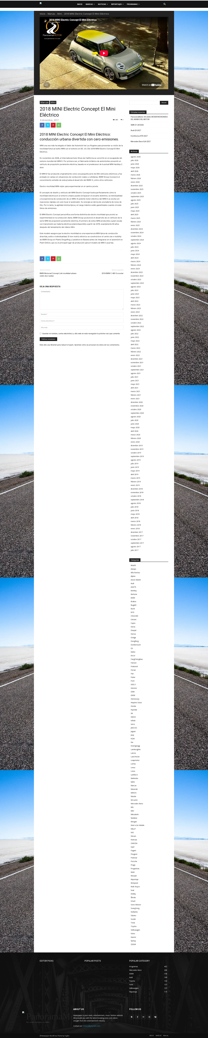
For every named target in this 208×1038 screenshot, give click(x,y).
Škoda (133, 897)
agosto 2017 (136, 546)
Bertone (134, 594)
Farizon (133, 663)
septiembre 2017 (137, 543)
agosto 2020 (136, 416)
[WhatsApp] (58, 125)
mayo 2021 (135, 384)
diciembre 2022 (137, 315)
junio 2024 (135, 250)
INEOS (133, 717)
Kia (132, 742)
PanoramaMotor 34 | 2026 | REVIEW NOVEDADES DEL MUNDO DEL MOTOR (149, 118)
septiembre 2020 (137, 413)
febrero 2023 (136, 308)
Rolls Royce (135, 886)
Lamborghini (135, 749)
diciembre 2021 (137, 359)
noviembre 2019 (137, 449)
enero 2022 (135, 355)
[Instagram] (149, 1017)
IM (132, 713)
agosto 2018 (136, 503)
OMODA (134, 843)
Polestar (134, 858)
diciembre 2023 (137, 272)
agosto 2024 (136, 243)
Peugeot (134, 854)
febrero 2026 (136, 178)
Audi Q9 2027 (136, 130)
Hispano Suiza (136, 702)
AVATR (133, 587)
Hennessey (135, 699)
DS (132, 648)
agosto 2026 (136, 157)
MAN (133, 782)
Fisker (133, 677)
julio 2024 (134, 247)
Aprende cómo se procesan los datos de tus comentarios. (97, 345)
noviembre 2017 (137, 536)
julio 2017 (134, 550)
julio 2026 (134, 160)
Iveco (133, 724)
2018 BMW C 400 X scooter (113, 273)
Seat (132, 890)
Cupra (133, 623)
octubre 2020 (136, 409)
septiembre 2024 (137, 240)
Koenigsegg (135, 746)
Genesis (134, 688)
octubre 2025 (136, 193)
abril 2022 (134, 344)
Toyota (133, 926)
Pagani (133, 850)
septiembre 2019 (137, 456)
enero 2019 (135, 485)
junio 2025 (135, 207)
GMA (133, 692)
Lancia (133, 753)
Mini (59, 13)
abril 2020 (134, 431)
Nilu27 (133, 829)
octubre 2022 (136, 323)
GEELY (133, 684)
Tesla (133, 923)
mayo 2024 (135, 254)
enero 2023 (135, 312)
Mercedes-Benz (137, 803)
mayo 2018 (135, 514)
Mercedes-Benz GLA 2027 (141, 141)
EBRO (133, 652)
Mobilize (134, 818)
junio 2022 (135, 337)
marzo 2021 (135, 391)
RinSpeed (134, 883)
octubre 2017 (136, 539)
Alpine (133, 576)
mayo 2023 (135, 297)
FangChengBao (137, 659)
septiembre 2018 (137, 499)
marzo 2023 (135, 305)
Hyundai (134, 710)
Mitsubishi (135, 814)
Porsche (134, 861)
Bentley (134, 590)
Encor (133, 655)
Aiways (133, 569)
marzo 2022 (135, 348)
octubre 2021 (136, 366)
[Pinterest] (53, 125)
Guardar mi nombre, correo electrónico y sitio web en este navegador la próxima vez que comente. (81, 333)
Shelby (133, 894)
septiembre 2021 (137, 370)
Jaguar (133, 731)
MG (132, 807)
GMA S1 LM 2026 (137, 125)
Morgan (134, 821)
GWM (133, 695)
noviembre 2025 (137, 189)
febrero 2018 (136, 525)
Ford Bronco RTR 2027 (139, 136)
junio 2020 (135, 424)
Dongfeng (135, 641)
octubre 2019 (136, 453)
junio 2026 (135, 164)
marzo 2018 (135, 521)
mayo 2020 (135, 427)
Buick (133, 608)
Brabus (133, 601)
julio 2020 (134, 420)
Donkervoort (136, 645)
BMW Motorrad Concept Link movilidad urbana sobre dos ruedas (58, 274)
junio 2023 (135, 294)
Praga (133, 865)
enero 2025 (135, 225)
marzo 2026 (135, 175)
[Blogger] (131, 1017)
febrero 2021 (136, 395)
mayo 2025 (135, 211)
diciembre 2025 (137, 185)
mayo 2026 (135, 167)
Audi (132, 583)
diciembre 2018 (137, 489)
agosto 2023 (136, 287)
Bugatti (133, 605)
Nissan (133, 836)
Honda (133, 706)
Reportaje (134, 879)
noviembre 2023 (137, 276)
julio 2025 (134, 203)
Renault (134, 876)
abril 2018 (134, 518)
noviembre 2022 (137, 319)
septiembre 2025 (137, 196)
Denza (133, 634)
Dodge (133, 637)
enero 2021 (135, 398)
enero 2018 (135, 528)
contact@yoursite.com (91, 1026)
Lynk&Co (134, 775)
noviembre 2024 (137, 232)
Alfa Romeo (135, 572)
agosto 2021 (136, 373)
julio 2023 (134, 290)
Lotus (133, 771)
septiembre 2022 (137, 326)
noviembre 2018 (137, 492)
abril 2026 (134, 171)
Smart (133, 901)
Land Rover (135, 756)
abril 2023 (134, 301)
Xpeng (133, 941)
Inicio (42, 13)
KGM (133, 738)
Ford (132, 681)
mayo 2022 (135, 341)
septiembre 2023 (137, 283)
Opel (132, 847)
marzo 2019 (135, 478)
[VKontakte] (155, 1017)
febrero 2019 (136, 481)
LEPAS (133, 764)
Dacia (133, 627)
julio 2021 (134, 377)
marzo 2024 (135, 261)
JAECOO (134, 728)
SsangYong (135, 908)
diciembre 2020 (137, 402)
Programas (135, 868)
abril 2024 (134, 258)
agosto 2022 (136, 330)
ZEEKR (133, 944)
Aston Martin (136, 580)
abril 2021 (134, 388)
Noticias (134, 840)
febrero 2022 (136, 351)
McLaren (134, 800)
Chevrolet (134, 616)
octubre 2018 (136, 496)
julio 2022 (134, 333)
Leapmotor (135, 760)
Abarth (133, 565)
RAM (132, 872)
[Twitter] (47, 125)
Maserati (134, 789)
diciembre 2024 (137, 229)
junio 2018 (135, 510)
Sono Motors (136, 904)
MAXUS (133, 793)
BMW (133, 598)
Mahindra (134, 778)
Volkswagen (135, 930)
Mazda (133, 796)
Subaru (133, 915)
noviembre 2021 (137, 362)
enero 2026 (135, 182)
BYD (132, 612)
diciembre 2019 (137, 445)
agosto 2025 (136, 200)
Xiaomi (133, 937)
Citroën (133, 619)
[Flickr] (143, 1017)
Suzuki (133, 919)
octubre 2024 (136, 236)
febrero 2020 (136, 438)
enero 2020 (135, 442)
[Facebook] (42, 125)
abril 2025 (134, 214)
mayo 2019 (135, 471)
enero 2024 (135, 268)
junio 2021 (135, 380)
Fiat (132, 673)
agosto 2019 (136, 460)
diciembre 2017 (137, 532)
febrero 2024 (136, 265)
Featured (134, 666)
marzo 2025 (135, 218)
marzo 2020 (135, 435)
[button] (164, 4)
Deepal (133, 630)
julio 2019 (134, 463)
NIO (132, 832)
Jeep (132, 735)
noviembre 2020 (137, 406)
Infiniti (133, 720)
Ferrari (133, 670)
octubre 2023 (136, 279)
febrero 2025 (136, 222)
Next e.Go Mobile (137, 825)
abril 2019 (134, 474)
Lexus (133, 767)
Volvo (133, 933)
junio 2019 (135, 467)
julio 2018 (134, 507)
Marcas (51, 13)
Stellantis (134, 912)
